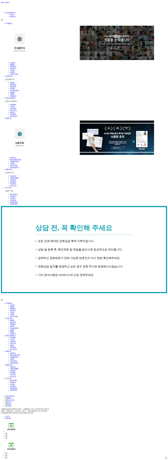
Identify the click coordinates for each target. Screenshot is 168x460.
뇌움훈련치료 (14, 161)
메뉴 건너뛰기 (5, 2)
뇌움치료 (8, 118)
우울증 (12, 92)
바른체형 (13, 114)
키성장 (12, 106)
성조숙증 (13, 108)
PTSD (12, 94)
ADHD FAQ (14, 204)
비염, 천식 (13, 110)
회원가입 (13, 16)
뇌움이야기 (8, 169)
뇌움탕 (12, 163)
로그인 (12, 14)
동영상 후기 (14, 194)
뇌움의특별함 (14, 178)
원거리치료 (14, 165)
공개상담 (13, 200)
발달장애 (13, 66)
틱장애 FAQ (14, 202)
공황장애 (13, 86)
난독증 (12, 72)
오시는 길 (13, 185)
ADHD (12, 64)
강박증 (12, 88)
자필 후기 (13, 196)
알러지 (12, 112)
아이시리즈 (14, 116)
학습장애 (13, 68)
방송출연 (13, 182)
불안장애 (13, 84)
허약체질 (13, 104)
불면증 (12, 82)
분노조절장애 (14, 90)
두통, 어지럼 (14, 74)
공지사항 (13, 183)
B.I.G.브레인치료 (15, 159)
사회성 (12, 70)
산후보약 (13, 96)
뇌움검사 (13, 157)
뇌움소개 (13, 176)
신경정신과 (8, 76)
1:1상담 (13, 198)
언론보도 (13, 180)
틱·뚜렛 (12, 62)
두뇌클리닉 (8, 23)
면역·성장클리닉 (10, 98)
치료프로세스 (14, 167)
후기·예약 (8, 187)
